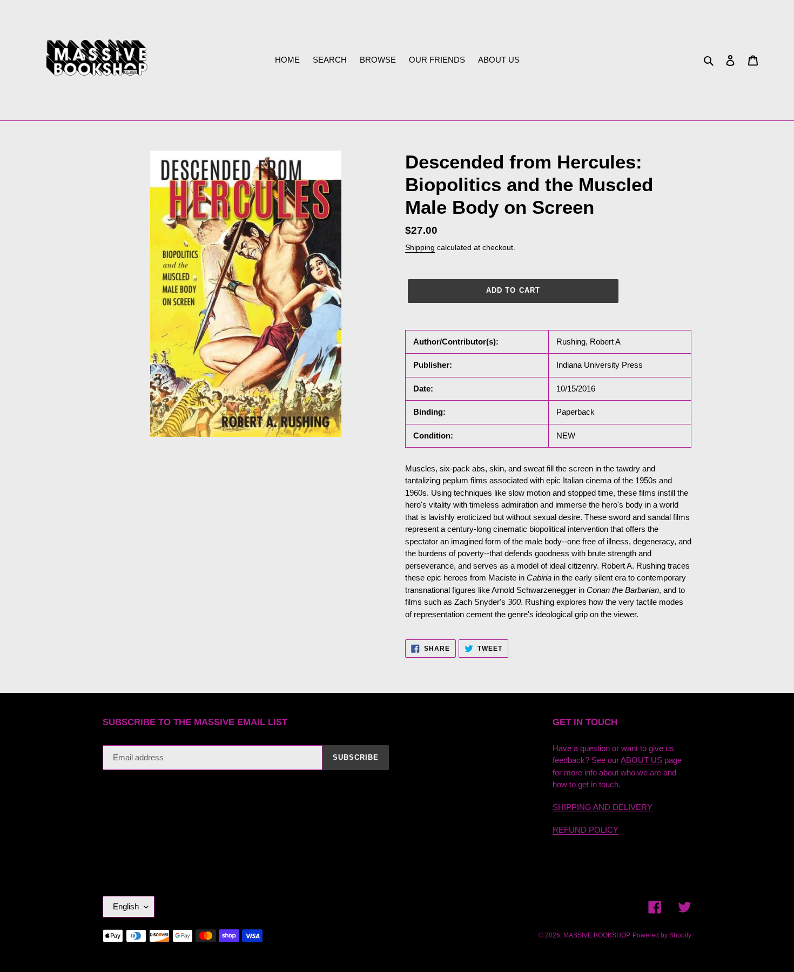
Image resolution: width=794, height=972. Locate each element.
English (126, 906)
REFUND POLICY (585, 829)
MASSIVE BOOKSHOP (596, 935)
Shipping (420, 247)
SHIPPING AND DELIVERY (602, 807)
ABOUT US (641, 760)
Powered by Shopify (661, 935)
